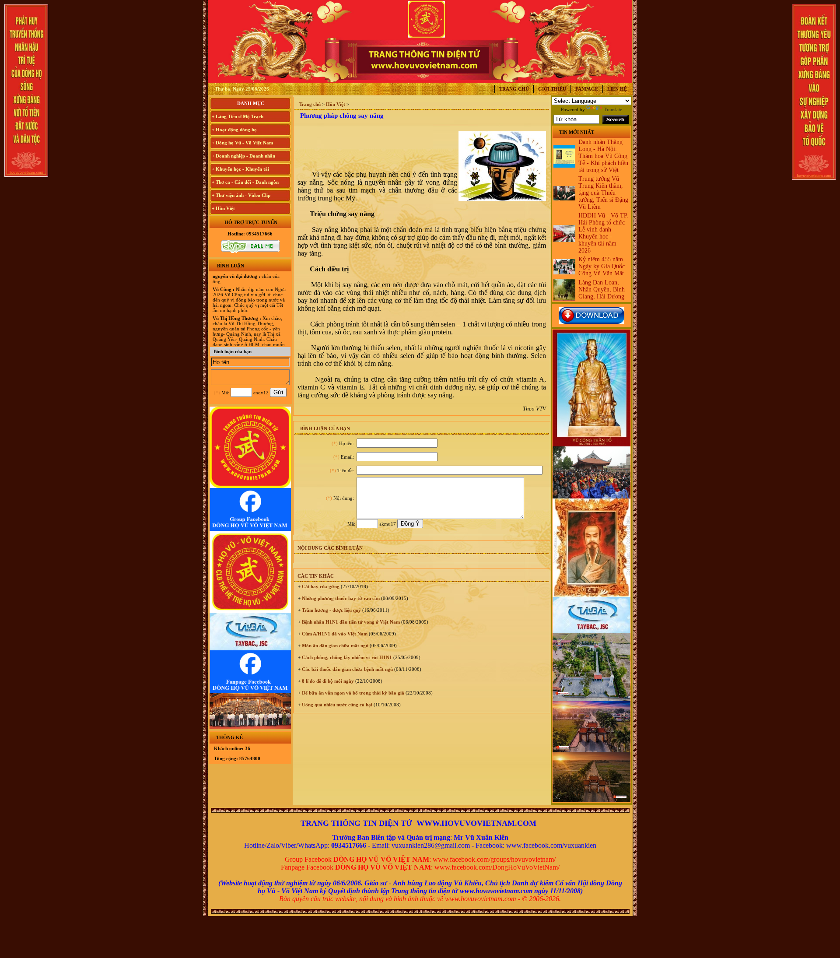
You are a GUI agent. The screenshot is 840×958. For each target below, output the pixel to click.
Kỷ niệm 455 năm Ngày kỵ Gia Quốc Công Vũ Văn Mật (601, 266)
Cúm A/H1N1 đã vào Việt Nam (334, 633)
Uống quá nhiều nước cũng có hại (336, 704)
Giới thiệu (552, 88)
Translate (613, 109)
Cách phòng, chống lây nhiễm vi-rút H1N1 (346, 657)
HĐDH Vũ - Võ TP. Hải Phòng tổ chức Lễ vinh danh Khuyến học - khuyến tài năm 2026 (603, 233)
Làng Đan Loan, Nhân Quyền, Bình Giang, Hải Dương (601, 289)
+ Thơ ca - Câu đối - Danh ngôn (245, 182)
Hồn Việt (335, 104)
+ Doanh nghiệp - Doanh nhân (243, 155)
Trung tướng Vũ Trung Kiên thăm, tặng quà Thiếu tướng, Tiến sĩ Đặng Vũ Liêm (603, 192)
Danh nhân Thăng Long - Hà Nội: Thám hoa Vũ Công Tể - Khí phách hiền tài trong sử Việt (603, 156)
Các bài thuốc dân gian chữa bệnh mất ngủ (347, 669)
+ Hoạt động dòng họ (234, 129)
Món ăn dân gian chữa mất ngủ (334, 645)
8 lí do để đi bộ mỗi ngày (327, 681)
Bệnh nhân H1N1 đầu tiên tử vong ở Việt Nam (350, 622)
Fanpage (586, 88)
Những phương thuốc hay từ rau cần (340, 598)
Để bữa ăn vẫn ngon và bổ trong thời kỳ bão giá (352, 692)
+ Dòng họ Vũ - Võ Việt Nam (242, 142)
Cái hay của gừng (320, 586)
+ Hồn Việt (223, 208)
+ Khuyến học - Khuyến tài (240, 169)
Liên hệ (617, 88)
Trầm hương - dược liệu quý (331, 610)
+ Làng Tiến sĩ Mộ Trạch (237, 116)
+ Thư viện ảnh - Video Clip (241, 195)
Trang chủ (514, 88)
